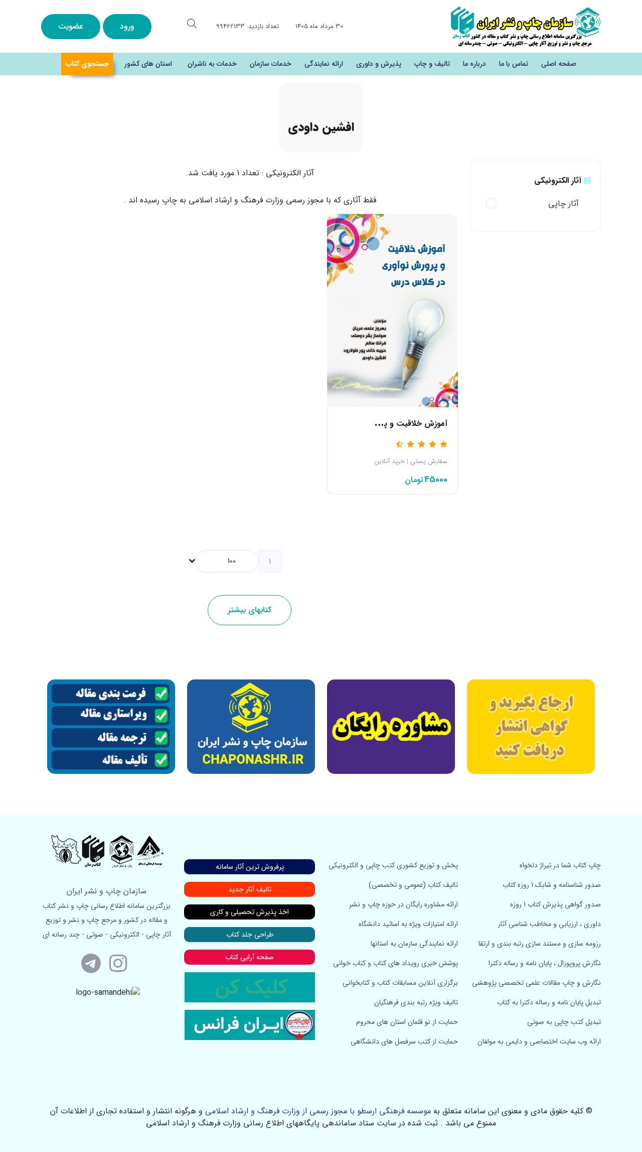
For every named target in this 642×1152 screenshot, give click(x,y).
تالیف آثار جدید (249, 889)
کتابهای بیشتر (249, 610)
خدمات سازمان (270, 63)
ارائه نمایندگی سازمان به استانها (414, 943)
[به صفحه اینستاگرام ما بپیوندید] (118, 963)
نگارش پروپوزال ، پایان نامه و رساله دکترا (545, 963)
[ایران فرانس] (250, 1024)
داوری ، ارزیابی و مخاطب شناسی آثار (549, 924)
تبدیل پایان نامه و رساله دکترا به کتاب (549, 1002)
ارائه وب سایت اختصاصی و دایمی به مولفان (539, 1041)
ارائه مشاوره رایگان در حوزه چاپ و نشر (403, 904)
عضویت (70, 26)
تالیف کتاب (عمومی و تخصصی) (413, 884)
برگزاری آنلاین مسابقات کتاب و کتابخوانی (400, 982)
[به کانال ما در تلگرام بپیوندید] (91, 963)
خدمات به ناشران (212, 63)
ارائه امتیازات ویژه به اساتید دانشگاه (408, 924)
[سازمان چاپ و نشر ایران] (391, 726)
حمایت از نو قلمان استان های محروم (407, 1021)
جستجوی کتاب (87, 63)
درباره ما (474, 63)
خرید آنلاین (389, 461)
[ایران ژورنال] (531, 726)
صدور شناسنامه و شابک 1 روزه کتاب (552, 884)
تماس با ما (513, 63)
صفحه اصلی (558, 63)
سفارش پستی (428, 461)
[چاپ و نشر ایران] (525, 26)
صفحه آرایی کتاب (249, 957)
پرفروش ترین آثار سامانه (250, 866)
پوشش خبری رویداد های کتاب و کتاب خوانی (395, 963)
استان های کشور (148, 63)
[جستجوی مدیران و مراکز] (192, 24)
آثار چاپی (563, 203)
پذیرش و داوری (378, 63)
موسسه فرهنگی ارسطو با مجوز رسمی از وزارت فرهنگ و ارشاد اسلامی (318, 1111)
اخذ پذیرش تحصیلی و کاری (249, 911)
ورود (127, 26)
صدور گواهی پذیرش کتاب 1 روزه (555, 904)
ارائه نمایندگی (323, 63)
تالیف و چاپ (432, 63)
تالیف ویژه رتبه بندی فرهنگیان (416, 1002)
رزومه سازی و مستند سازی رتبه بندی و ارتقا (539, 943)
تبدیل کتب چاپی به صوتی (564, 1021)
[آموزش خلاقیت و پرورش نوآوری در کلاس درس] (392, 310)
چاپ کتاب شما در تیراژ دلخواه (560, 865)
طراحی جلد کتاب (249, 934)
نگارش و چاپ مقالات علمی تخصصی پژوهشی (536, 982)
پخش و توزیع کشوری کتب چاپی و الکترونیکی (393, 865)
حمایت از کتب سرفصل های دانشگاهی (404, 1041)
